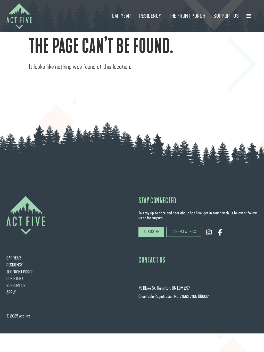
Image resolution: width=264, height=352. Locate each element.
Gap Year (13, 258)
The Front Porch (20, 272)
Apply (11, 292)
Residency (14, 265)
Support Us (16, 285)
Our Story (14, 278)
